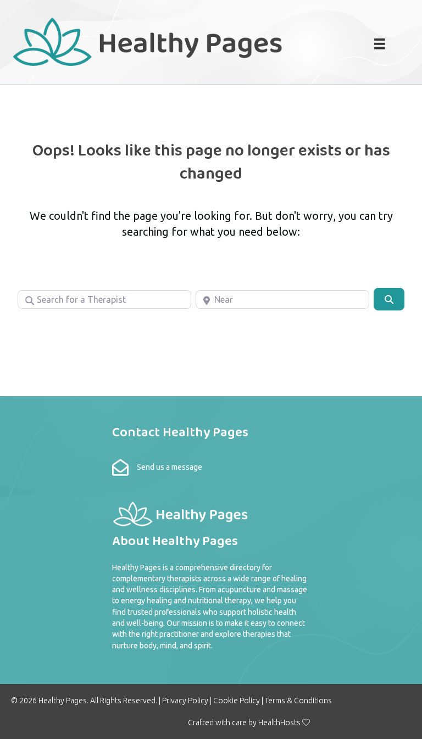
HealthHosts (279, 722)
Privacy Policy (185, 700)
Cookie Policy (236, 700)
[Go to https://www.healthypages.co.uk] (168, 41)
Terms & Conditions (298, 700)
